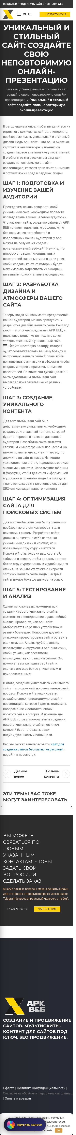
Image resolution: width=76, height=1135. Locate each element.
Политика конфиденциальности (41, 1088)
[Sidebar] (5, 346)
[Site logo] (8, 14)
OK (58, 1130)
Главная (12, 89)
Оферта (8, 1088)
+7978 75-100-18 (56, 14)
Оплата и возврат (18, 1098)
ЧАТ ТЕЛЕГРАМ (47, 908)
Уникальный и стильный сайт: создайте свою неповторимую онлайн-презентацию (36, 94)
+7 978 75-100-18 (17, 908)
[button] (71, 807)
